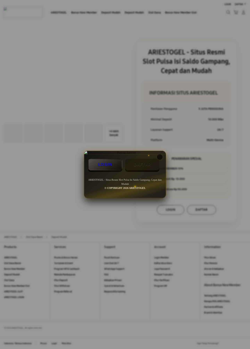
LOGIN (105, 164)
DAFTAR (142, 164)
